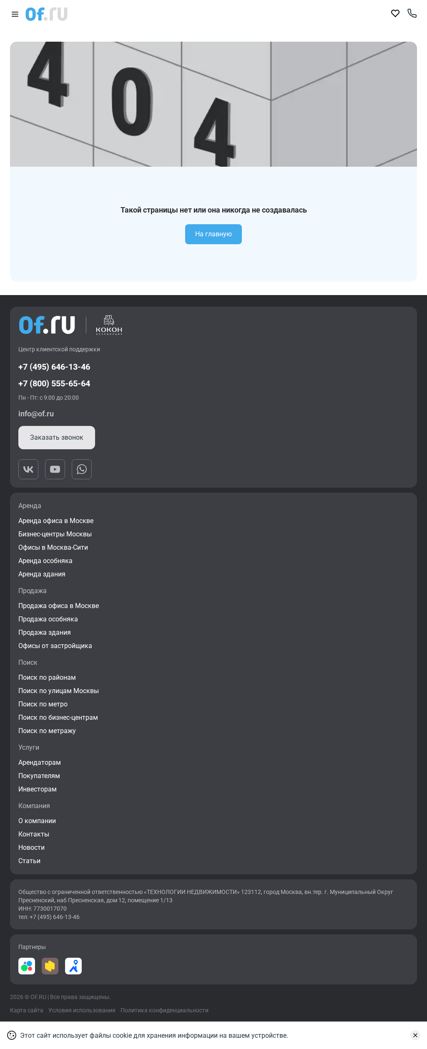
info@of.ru (36, 413)
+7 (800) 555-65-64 (54, 383)
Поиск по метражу (47, 731)
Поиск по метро (43, 704)
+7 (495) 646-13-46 (54, 367)
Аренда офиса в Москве (55, 521)
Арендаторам (39, 762)
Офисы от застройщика (55, 646)
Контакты (33, 834)
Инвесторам (37, 789)
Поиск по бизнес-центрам (58, 717)
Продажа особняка (48, 619)
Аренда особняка (45, 561)
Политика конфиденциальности (164, 1010)
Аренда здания (41, 574)
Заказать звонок (56, 437)
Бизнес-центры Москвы (55, 534)
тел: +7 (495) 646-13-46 (49, 917)
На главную (213, 234)
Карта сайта (26, 1010)
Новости (31, 847)
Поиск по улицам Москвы (58, 691)
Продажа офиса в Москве (58, 606)
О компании (37, 821)
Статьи (29, 861)
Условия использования (82, 1010)
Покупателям (39, 776)
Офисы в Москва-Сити (53, 547)
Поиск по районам (47, 677)
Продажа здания (44, 632)
